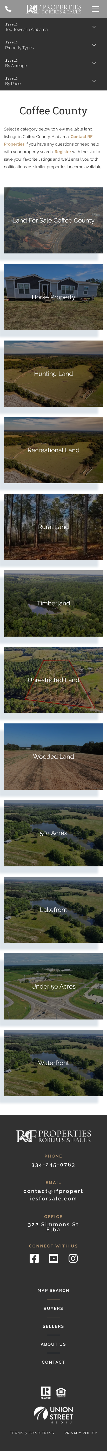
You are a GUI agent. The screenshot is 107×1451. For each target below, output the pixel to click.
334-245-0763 (8, 9)
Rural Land (53, 527)
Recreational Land (53, 450)
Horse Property (53, 297)
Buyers (53, 1308)
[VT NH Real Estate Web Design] (53, 1415)
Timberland (53, 603)
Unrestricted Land (53, 680)
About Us (53, 1344)
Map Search (53, 1290)
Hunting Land (53, 373)
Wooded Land (53, 756)
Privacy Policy (53, 1433)
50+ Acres (53, 833)
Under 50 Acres (53, 986)
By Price (13, 83)
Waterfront (53, 1063)
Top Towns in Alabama (26, 29)
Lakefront (53, 909)
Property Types (19, 47)
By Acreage (16, 65)
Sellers (53, 1326)
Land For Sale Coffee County (53, 220)
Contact (53, 1362)
